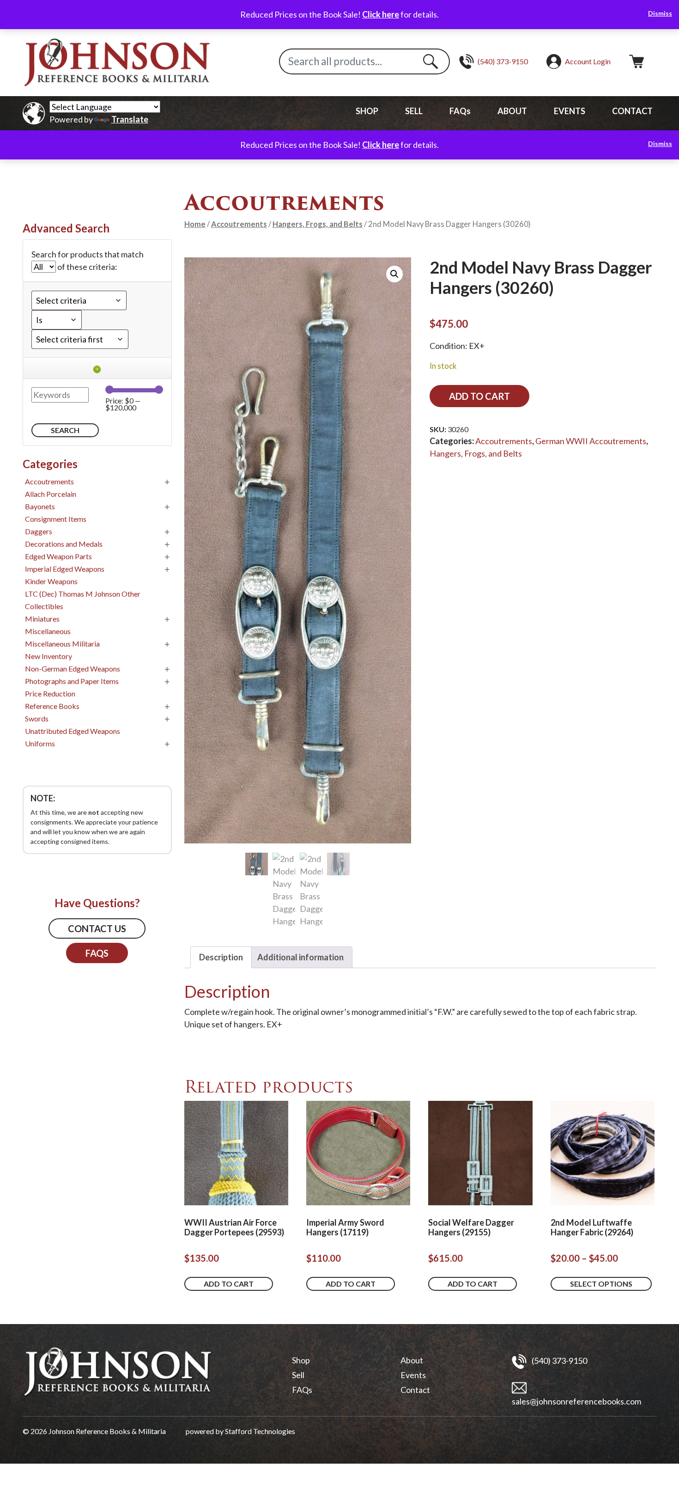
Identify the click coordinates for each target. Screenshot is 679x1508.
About (411, 1360)
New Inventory (48, 656)
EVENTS (569, 111)
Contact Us (97, 928)
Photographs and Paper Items (72, 681)
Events (413, 1375)
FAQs (460, 111)
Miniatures (42, 618)
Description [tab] (221, 957)
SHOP (367, 111)
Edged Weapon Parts (58, 556)
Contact (415, 1390)
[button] (394, 274)
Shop (301, 1360)
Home (195, 224)
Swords (36, 718)
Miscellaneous (48, 631)
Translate (129, 119)
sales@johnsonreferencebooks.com (576, 1401)
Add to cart (479, 396)
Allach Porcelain (50, 493)
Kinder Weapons (51, 581)
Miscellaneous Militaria (62, 643)
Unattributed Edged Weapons (72, 731)
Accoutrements (239, 224)
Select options (601, 1283)
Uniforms (40, 743)
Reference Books (52, 706)
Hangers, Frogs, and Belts (318, 224)
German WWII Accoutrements (590, 441)
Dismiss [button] (660, 13)
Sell (298, 1375)
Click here (380, 14)
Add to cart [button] (229, 1283)
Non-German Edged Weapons (72, 668)
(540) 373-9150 (558, 1360)
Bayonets (40, 506)
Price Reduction (50, 693)
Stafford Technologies (260, 1431)
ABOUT (512, 111)
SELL (414, 111)
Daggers (38, 531)
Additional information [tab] (300, 957)
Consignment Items (55, 518)
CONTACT (632, 111)
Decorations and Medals (64, 543)
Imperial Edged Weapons (64, 568)
